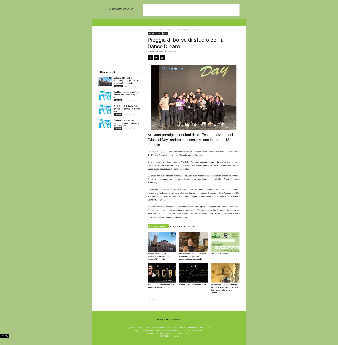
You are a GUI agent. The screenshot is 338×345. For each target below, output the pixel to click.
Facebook (171, 336)
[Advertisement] (191, 10)
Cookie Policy (184, 333)
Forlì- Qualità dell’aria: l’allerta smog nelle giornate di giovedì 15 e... (127, 109)
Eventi (159, 33)
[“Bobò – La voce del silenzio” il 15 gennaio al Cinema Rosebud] (162, 273)
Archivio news (163, 333)
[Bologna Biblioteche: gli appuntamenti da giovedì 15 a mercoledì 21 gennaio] (162, 242)
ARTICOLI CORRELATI (158, 226)
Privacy (173, 333)
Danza (165, 33)
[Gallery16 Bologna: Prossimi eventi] (193, 273)
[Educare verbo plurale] (225, 242)
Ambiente (118, 100)
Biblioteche (118, 86)
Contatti (151, 333)
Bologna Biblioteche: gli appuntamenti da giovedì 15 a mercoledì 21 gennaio (159, 256)
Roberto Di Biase (156, 52)
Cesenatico (159, 30)
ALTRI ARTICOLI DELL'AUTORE (182, 226)
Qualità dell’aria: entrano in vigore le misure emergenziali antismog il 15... (127, 123)
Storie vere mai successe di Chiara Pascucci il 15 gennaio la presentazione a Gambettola (193, 256)
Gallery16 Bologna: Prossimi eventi (192, 285)
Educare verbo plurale (219, 254)
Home (150, 30)
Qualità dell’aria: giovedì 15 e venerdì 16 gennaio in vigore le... (126, 94)
